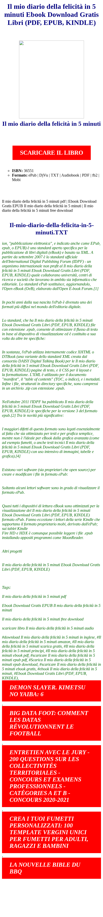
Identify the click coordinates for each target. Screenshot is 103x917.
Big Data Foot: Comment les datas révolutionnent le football (49, 723)
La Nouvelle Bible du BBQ (45, 868)
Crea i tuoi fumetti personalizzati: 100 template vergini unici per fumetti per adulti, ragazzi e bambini (49, 832)
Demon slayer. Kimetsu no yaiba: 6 (47, 690)
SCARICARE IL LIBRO (51, 152)
